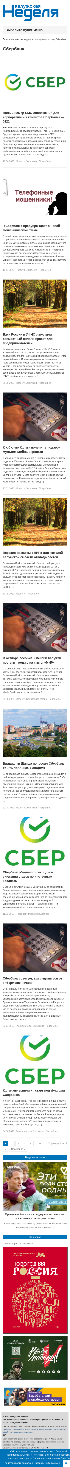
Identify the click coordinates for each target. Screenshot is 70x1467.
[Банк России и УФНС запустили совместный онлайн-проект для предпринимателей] (35, 327)
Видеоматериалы (35, 1157)
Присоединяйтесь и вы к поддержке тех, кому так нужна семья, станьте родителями (35, 1216)
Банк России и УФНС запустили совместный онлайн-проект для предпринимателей (28, 339)
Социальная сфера (36, 699)
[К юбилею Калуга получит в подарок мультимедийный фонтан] (35, 440)
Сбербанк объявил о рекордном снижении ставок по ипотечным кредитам (28, 876)
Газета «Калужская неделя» (18, 39)
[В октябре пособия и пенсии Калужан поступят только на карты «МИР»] (35, 651)
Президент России (26, 914)
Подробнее (45, 161)
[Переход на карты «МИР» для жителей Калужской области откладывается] (35, 545)
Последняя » (18, 1149)
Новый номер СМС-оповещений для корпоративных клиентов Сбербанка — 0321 (33, 117)
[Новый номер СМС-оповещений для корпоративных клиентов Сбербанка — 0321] (35, 105)
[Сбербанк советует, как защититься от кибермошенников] (35, 971)
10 (39, 1143)
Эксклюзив (31, 161)
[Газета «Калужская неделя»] (31, 19)
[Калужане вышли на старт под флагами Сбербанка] (35, 1083)
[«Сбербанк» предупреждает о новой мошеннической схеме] (35, 218)
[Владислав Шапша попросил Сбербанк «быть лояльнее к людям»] (35, 756)
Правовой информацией (47, 1463)
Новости (20, 161)
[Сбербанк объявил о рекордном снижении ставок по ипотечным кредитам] (35, 865)
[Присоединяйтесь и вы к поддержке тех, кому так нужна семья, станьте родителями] (35, 1186)
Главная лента (24, 1026)
